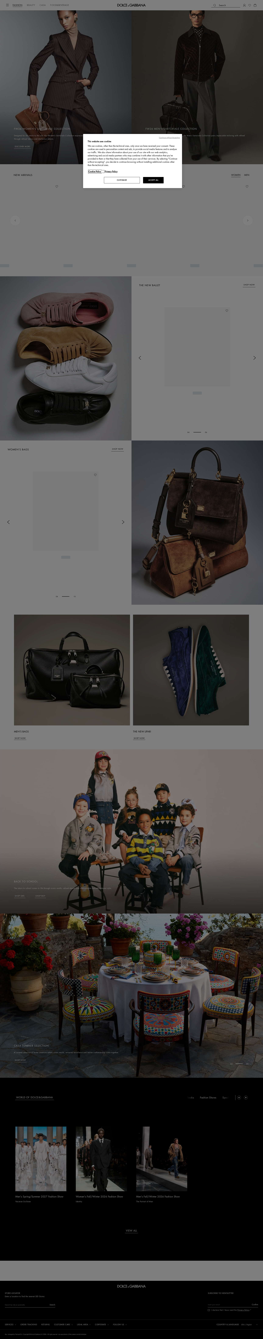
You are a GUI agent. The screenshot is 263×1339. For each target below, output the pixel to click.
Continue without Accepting (169, 138)
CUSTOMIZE (122, 180)
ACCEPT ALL (153, 180)
